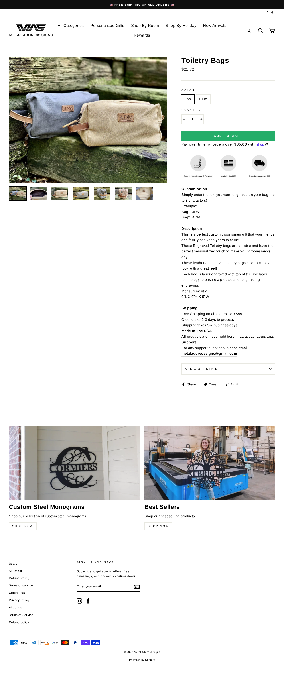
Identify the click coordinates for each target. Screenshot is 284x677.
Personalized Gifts (107, 25)
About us (15, 607)
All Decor (15, 571)
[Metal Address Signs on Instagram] (79, 601)
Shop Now (22, 526)
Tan (188, 99)
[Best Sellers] (209, 463)
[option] (142, 4)
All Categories (71, 25)
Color (188, 90)
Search (14, 563)
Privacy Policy (19, 600)
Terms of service (21, 585)
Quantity (191, 110)
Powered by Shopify (142, 659)
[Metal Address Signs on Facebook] (88, 601)
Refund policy (19, 622)
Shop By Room (145, 25)
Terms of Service (21, 615)
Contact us (17, 592)
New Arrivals (214, 25)
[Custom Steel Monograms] (74, 463)
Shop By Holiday (181, 25)
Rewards (142, 35)
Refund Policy (19, 578)
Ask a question (201, 368)
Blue (203, 99)
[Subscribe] (137, 587)
